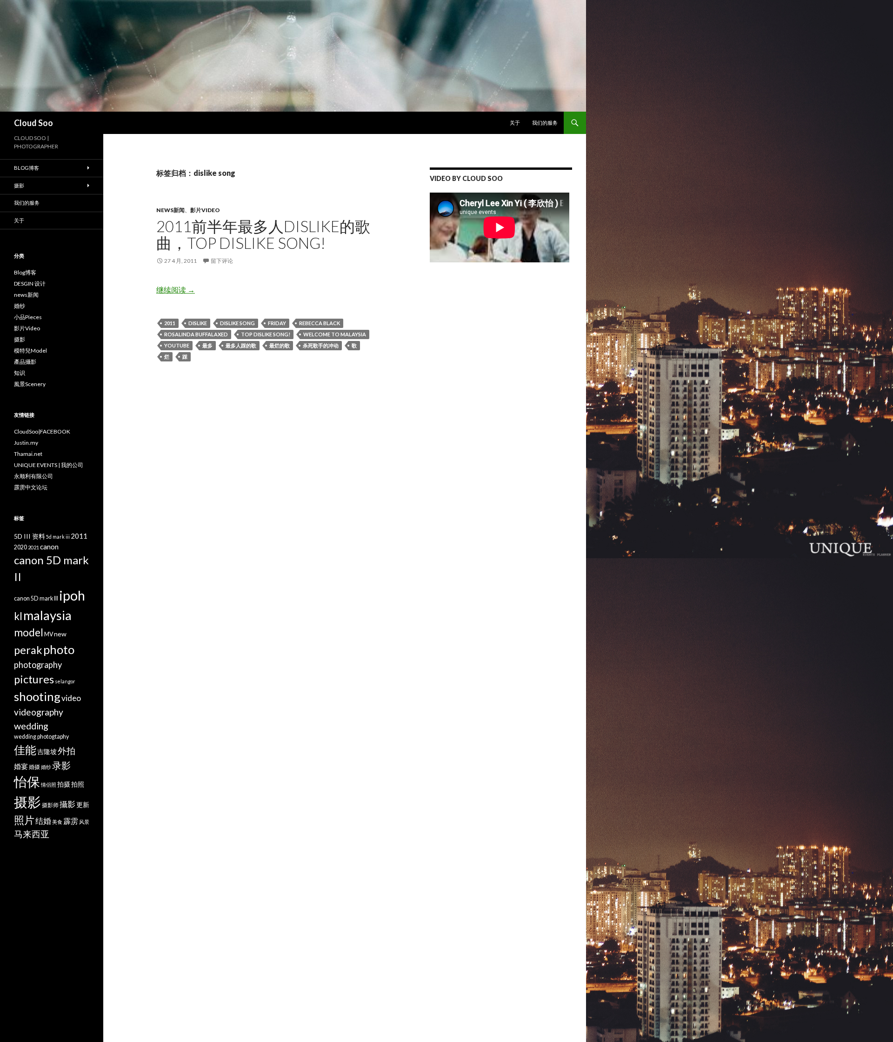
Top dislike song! (265, 334)
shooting (37, 696)
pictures (34, 679)
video (71, 698)
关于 (515, 123)
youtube (176, 345)
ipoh (72, 595)
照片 (24, 820)
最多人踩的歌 (241, 345)
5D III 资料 (29, 536)
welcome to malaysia (334, 334)
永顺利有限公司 (33, 476)
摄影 (19, 185)
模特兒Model (30, 350)
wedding (31, 725)
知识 (19, 372)
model (28, 632)
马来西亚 (31, 833)
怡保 (27, 781)
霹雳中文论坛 (30, 487)
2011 (169, 323)
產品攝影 (25, 361)
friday (277, 323)
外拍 (66, 750)
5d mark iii (58, 537)
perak (28, 649)
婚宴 (21, 766)
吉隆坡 (47, 751)
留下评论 (222, 260)
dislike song (237, 323)
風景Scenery (30, 384)
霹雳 (70, 820)
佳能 (25, 749)
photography (38, 665)
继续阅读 (175, 289)
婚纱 (19, 305)
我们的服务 (545, 123)
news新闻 (170, 210)
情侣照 (48, 785)
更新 (82, 804)
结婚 (43, 821)
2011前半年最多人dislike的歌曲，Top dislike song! (263, 234)
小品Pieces (28, 317)
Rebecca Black (319, 323)
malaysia (47, 615)
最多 (207, 345)
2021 (33, 547)
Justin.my (26, 442)
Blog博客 (26, 168)
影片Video (205, 210)
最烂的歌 (279, 345)
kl (18, 616)
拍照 (77, 784)
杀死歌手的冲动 (321, 345)
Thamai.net (28, 453)
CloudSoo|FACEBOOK (42, 431)
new (60, 634)
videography (38, 712)
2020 (20, 547)
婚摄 (34, 766)
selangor (65, 681)
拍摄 (63, 784)
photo (58, 649)
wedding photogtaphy (41, 736)
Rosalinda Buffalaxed (196, 334)
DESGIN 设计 (30, 283)
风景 (84, 822)
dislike (197, 323)
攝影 (67, 804)
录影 (61, 765)
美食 (57, 822)
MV (48, 634)
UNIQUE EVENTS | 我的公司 (48, 464)
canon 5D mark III (36, 598)
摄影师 (50, 805)
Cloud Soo (33, 123)
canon (49, 546)
